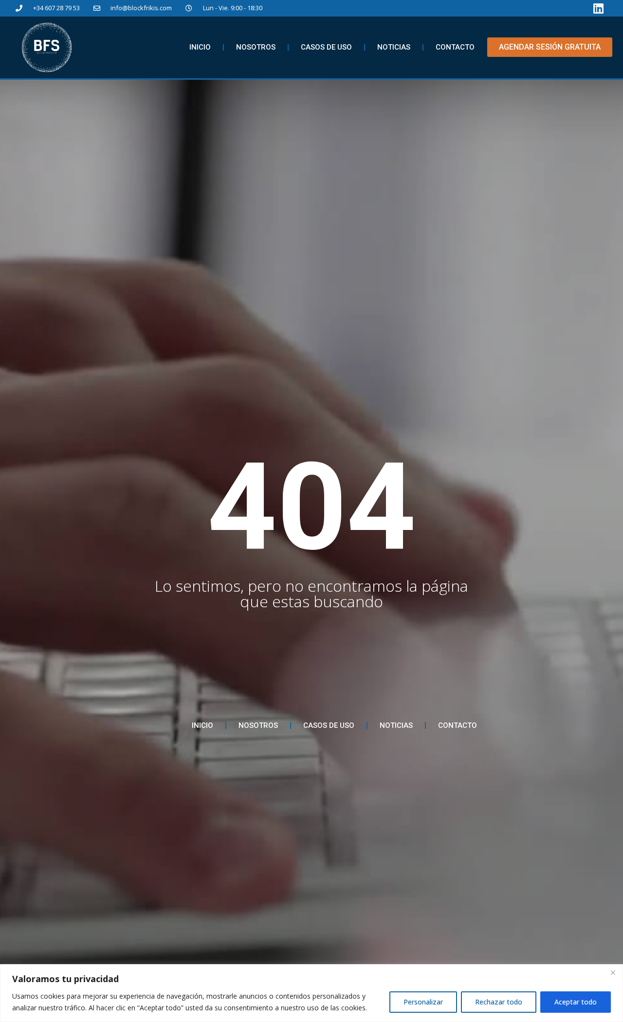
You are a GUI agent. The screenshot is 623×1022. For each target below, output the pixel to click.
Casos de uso (326, 47)
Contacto (455, 47)
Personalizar (423, 1001)
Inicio (200, 47)
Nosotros (255, 47)
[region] (311, 993)
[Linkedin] (598, 8)
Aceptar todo (575, 1001)
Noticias (393, 47)
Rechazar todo (498, 1001)
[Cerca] (613, 972)
